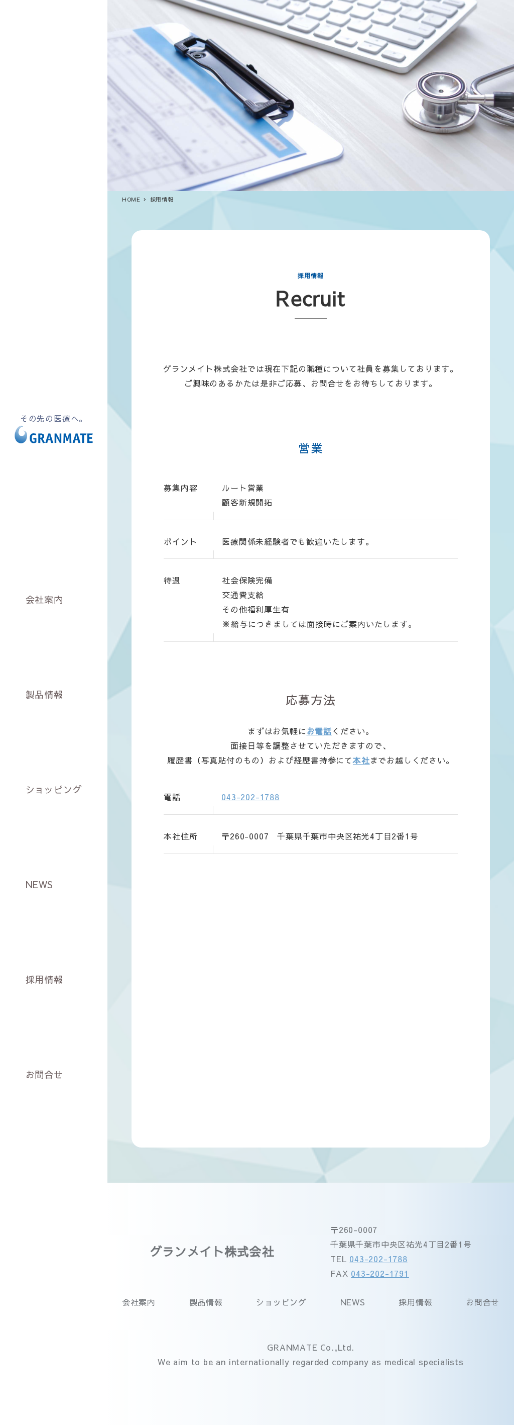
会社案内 (139, 1301)
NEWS (352, 1301)
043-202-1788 (250, 796)
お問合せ (482, 1301)
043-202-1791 (380, 1273)
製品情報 (206, 1301)
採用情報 (415, 1301)
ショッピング (281, 1301)
